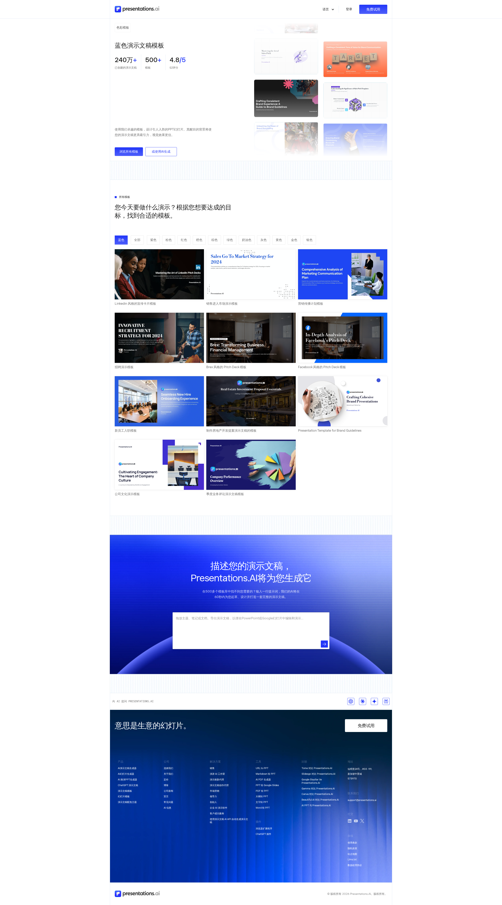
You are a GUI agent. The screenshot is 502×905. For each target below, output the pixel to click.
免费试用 (373, 9)
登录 (349, 9)
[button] (328, 9)
